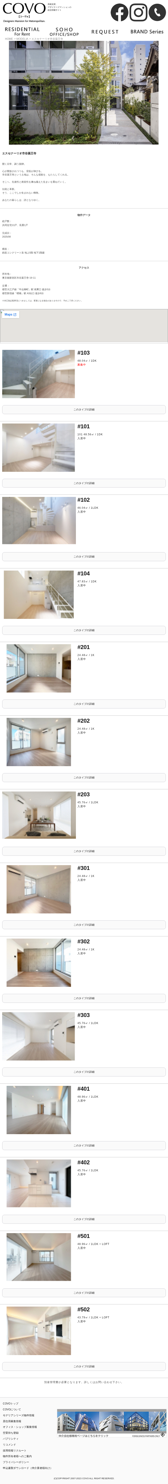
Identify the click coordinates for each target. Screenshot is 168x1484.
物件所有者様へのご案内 (17, 1456)
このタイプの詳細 (84, 409)
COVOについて (12, 1409)
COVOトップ (10, 1403)
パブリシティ (11, 1438)
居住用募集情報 (12, 1421)
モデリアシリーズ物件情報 (18, 1415)
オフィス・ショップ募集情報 (20, 1426)
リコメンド (9, 1444)
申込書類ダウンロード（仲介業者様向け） (28, 1468)
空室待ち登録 (11, 1432)
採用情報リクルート (14, 1450)
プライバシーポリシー (16, 1462)
